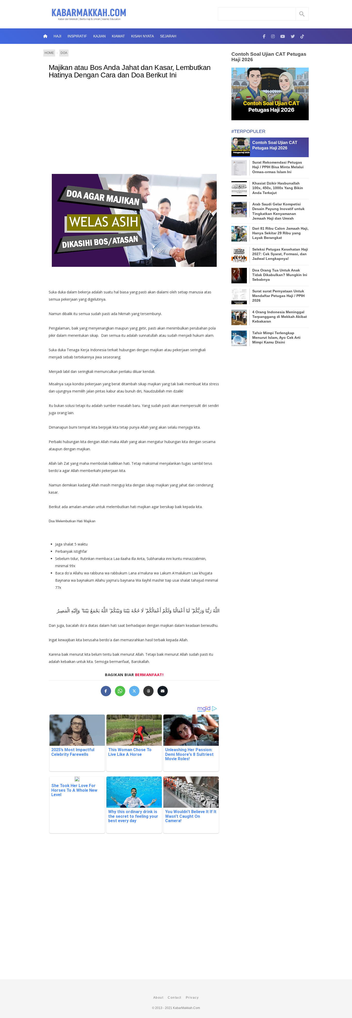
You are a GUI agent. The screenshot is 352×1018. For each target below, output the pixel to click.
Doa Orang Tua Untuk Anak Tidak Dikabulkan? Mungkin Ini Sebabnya (279, 275)
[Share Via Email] (162, 691)
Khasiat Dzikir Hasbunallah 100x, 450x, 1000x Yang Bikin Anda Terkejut (277, 188)
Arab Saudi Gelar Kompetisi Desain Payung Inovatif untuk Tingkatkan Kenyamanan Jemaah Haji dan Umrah (278, 211)
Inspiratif (77, 36)
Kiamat (118, 36)
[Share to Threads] (148, 691)
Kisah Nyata (142, 36)
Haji (57, 36)
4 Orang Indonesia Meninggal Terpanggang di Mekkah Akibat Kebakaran (279, 316)
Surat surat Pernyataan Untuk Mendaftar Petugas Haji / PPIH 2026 (278, 295)
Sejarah (168, 36)
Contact (174, 997)
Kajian (99, 36)
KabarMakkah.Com (186, 1008)
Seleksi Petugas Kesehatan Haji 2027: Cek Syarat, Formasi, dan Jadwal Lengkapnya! (280, 254)
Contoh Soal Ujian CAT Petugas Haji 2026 (268, 56)
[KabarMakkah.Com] (264, 36)
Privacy (192, 997)
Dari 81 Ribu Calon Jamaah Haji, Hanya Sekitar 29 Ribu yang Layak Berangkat (280, 233)
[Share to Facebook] (106, 691)
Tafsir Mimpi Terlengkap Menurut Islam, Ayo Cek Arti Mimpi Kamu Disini (276, 337)
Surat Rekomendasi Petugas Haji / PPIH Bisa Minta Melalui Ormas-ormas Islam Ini (278, 167)
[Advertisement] (134, 125)
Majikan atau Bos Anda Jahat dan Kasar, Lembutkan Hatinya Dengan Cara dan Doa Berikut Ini (130, 71)
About (158, 997)
